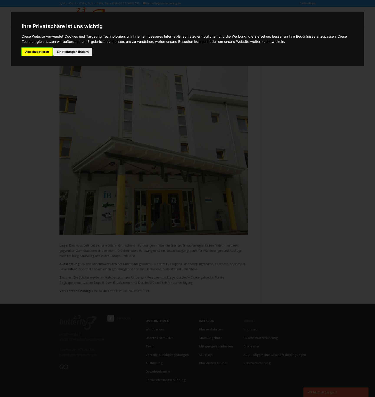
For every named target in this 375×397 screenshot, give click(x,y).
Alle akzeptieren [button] (37, 51)
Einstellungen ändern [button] (73, 51)
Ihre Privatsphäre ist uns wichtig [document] (62, 26)
